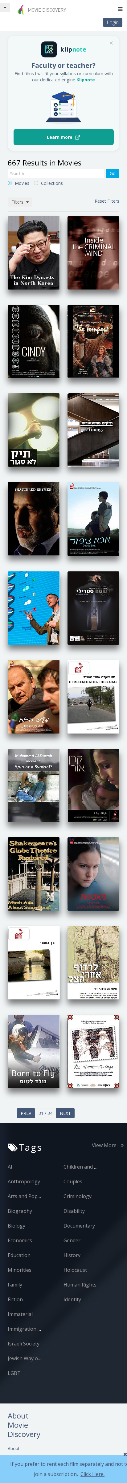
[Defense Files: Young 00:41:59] (94, 430)
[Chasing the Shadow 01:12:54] (94, 962)
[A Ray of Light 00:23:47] (94, 785)
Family (15, 1284)
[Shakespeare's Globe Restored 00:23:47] (34, 874)
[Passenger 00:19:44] (94, 874)
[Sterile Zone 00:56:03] (94, 607)
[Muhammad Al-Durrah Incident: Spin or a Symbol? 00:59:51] (34, 785)
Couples (72, 1181)
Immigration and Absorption (41, 1328)
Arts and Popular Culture (36, 1196)
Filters (18, 202)
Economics (20, 1240)
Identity (72, 1299)
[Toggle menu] (120, 9)
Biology (16, 1225)
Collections (51, 183)
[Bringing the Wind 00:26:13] (34, 696)
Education (19, 1255)
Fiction (15, 1299)
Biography (20, 1211)
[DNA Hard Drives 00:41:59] (34, 607)
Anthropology (24, 1181)
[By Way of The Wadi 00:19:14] (34, 962)
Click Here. (92, 1474)
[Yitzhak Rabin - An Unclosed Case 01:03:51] (34, 430)
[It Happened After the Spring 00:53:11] (94, 696)
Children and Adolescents (92, 1166)
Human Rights (79, 1284)
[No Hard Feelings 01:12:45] (94, 1051)
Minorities (19, 1270)
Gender (71, 1240)
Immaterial (20, 1314)
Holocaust (75, 1270)
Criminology (77, 1196)
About (14, 1448)
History (71, 1255)
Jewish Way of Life (29, 1358)
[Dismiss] (111, 43)
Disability (74, 1211)
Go (113, 173)
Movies (21, 183)
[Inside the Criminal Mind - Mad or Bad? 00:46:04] (94, 252)
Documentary (79, 1225)
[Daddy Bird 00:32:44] (94, 518)
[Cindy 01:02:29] (34, 341)
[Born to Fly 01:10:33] (34, 1051)
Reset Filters (107, 201)
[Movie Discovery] (43, 9)
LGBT (14, 1373)
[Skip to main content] (5, 7)
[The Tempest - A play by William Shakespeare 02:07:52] (94, 341)
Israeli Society (23, 1343)
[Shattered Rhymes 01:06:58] (34, 518)
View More (105, 1145)
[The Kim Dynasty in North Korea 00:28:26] (34, 252)
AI (10, 1166)
